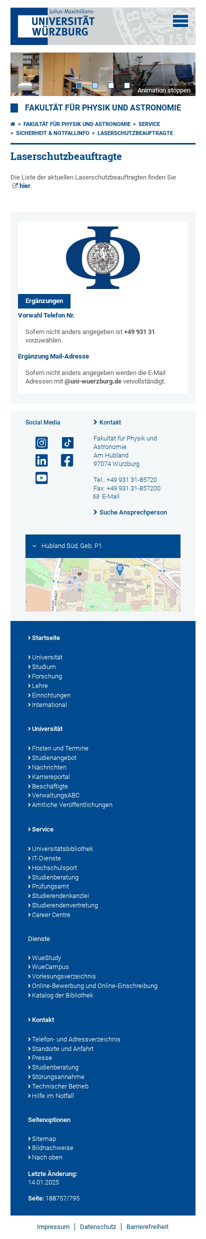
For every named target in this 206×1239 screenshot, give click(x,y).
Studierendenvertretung (65, 905)
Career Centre (51, 914)
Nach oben (47, 1157)
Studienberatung (55, 877)
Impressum (53, 1226)
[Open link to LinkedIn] (38, 461)
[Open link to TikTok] (63, 443)
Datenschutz (98, 1226)
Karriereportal (51, 776)
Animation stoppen (164, 90)
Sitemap (44, 1138)
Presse (42, 1058)
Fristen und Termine (60, 748)
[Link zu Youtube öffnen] (38, 478)
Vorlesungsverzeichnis (64, 976)
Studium (44, 666)
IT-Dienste (46, 858)
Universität (47, 657)
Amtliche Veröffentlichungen (72, 804)
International (49, 704)
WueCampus (50, 966)
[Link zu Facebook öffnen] (63, 461)
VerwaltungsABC (56, 795)
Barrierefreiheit (147, 1226)
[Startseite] (13, 124)
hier (25, 186)
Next (178, 74)
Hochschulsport (54, 868)
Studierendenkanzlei (60, 896)
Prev (28, 74)
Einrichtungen (51, 695)
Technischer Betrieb (60, 1086)
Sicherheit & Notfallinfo (53, 133)
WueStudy (46, 958)
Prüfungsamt (50, 886)
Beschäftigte (50, 786)
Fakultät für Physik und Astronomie (103, 108)
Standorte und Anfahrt (63, 1048)
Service (149, 124)
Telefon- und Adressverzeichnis (76, 1039)
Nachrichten (49, 767)
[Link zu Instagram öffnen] (38, 443)
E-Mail (111, 496)
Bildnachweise (53, 1148)
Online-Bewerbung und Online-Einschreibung (95, 986)
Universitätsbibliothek (62, 848)
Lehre (40, 686)
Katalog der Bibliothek (62, 995)
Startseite (46, 638)
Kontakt (110, 422)
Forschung (47, 676)
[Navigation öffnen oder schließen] (180, 21)
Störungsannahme (58, 1076)
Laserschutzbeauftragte (135, 133)
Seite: (36, 1198)
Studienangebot (54, 758)
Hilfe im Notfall (53, 1096)
